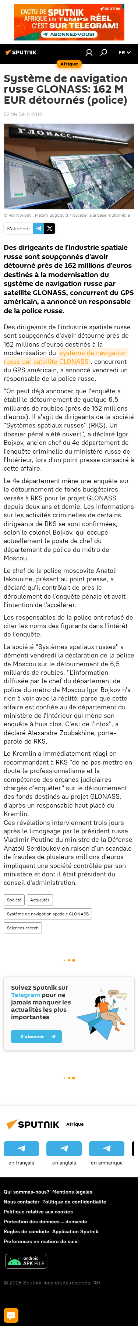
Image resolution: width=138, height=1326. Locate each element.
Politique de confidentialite (74, 1201)
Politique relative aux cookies (38, 1211)
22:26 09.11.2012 (23, 114)
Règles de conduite (26, 1231)
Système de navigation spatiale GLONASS (48, 913)
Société (14, 900)
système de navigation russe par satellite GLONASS (66, 356)
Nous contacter (21, 1201)
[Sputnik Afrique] (22, 55)
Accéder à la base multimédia (101, 215)
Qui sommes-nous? (26, 1191)
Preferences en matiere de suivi (41, 1241)
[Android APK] (26, 1262)
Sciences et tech (23, 927)
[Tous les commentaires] (11, 1315)
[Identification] (89, 52)
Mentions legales (72, 1191)
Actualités (40, 900)
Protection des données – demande (45, 1221)
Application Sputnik (75, 1231)
